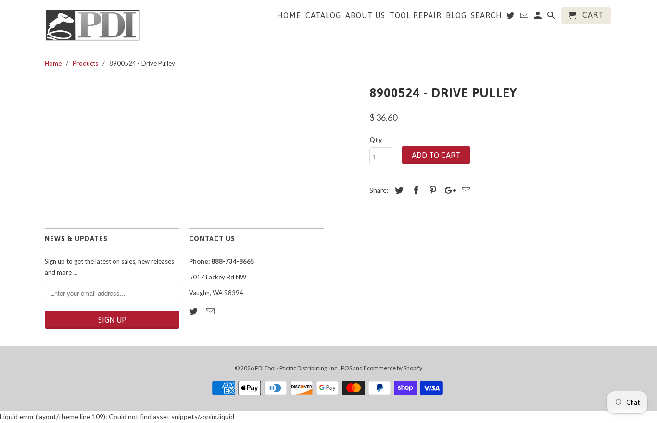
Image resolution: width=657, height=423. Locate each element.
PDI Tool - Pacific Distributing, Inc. (297, 368)
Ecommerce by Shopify (393, 368)
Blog (456, 15)
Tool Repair (416, 15)
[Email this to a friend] (464, 190)
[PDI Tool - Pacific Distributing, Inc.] (93, 24)
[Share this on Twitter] (397, 190)
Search (486, 15)
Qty (375, 139)
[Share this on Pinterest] (431, 190)
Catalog (323, 15)
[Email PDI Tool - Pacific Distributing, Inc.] (211, 311)
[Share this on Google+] (447, 190)
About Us (365, 15)
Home (289, 15)
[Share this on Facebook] (414, 190)
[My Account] (538, 17)
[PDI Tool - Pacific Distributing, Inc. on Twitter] (194, 311)
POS (346, 368)
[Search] (551, 17)
